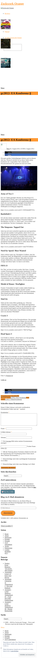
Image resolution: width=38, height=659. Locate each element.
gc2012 (14, 396)
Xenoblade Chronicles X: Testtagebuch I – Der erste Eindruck (9, 583)
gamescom (6, 396)
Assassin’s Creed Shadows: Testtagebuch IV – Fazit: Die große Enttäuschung (9, 595)
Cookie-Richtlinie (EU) (8, 551)
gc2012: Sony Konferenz (18, 398)
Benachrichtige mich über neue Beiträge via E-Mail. (19, 464)
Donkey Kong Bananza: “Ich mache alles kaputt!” (9, 567)
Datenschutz (8, 548)
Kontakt (7, 539)
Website (3, 437)
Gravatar (8, 441)
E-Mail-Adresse (6, 432)
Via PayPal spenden (7, 489)
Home (6, 534)
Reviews (7, 13)
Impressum (8, 537)
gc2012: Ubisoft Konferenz (13, 399)
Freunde (7, 541)
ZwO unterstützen (8, 543)
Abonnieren (8, 513)
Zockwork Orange (12, 3)
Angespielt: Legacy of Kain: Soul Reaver (8, 574)
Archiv (7, 546)
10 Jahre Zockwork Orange (13, 38)
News (2, 88)
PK (18, 396)
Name (3, 428)
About (7, 536)
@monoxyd (9, 375)
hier (34, 487)
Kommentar (5, 412)
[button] (8, 152)
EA (2, 396)
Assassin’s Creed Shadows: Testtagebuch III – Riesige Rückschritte (9, 606)
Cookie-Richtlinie (14, 651)
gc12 (10, 396)
